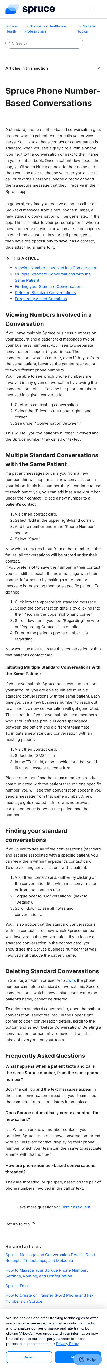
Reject (29, 1357)
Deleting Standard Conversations (45, 292)
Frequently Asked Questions (41, 298)
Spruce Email (17, 1285)
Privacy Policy (67, 1344)
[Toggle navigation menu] (92, 9)
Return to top (18, 1224)
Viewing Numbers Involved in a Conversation (56, 267)
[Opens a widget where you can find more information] (87, 1360)
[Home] (30, 9)
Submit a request (74, 1207)
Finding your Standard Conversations (49, 286)
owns (71, 980)
